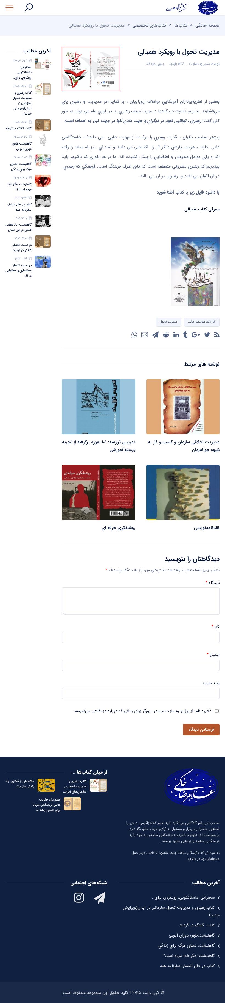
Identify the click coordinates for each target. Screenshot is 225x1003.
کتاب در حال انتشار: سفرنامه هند (19, 207)
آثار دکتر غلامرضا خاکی (201, 321)
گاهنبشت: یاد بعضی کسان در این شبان (18, 227)
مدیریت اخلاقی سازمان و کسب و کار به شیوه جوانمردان (184, 446)
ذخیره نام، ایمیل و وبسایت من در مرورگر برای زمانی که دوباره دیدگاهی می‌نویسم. (142, 711)
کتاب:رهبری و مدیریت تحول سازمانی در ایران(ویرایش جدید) (22, 103)
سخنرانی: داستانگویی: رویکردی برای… (22, 72)
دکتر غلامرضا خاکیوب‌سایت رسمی (191, 7)
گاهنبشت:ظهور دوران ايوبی (22, 146)
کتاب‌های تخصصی (149, 25)
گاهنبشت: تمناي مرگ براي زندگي (21, 167)
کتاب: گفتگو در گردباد (18, 128)
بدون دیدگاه (155, 64)
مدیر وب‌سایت (199, 64)
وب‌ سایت (211, 683)
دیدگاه (213, 583)
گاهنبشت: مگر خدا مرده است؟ (20, 187)
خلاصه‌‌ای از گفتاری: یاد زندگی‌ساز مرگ (19, 784)
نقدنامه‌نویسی (207, 527)
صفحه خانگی (207, 25)
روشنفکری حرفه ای (118, 527)
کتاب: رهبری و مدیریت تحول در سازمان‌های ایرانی (74, 786)
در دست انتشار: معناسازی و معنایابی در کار (18, 270)
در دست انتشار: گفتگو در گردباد (22, 248)
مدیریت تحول (168, 321)
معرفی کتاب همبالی (202, 209)
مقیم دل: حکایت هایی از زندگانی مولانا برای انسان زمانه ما (46, 805)
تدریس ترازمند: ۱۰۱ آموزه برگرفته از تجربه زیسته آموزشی (98, 446)
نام (216, 627)
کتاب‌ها (180, 25)
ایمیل (213, 655)
